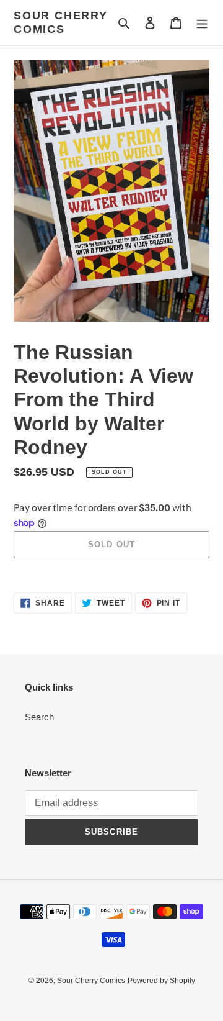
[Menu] (202, 22)
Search (39, 717)
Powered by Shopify (161, 980)
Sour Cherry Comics (61, 22)
